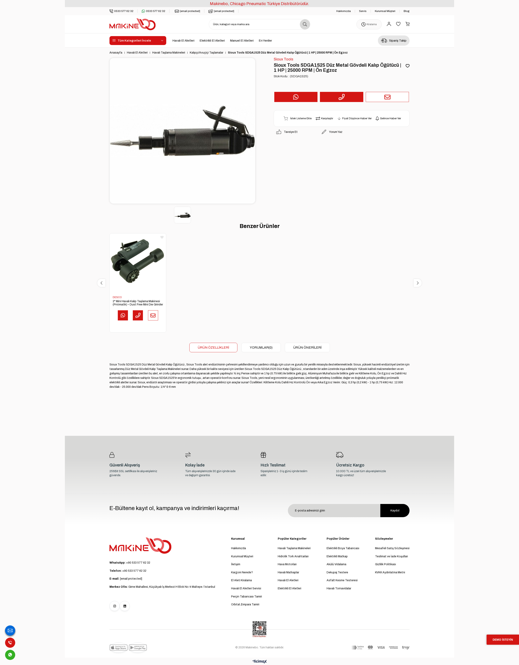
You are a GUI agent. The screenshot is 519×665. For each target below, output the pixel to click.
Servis (363, 11)
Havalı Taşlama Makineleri (294, 548)
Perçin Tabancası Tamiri (246, 596)
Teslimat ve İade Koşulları (391, 556)
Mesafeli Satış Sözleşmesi (392, 548)
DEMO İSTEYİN (503, 639)
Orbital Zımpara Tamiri (245, 604)
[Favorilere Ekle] (408, 66)
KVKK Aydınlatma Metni (390, 572)
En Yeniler (265, 40)
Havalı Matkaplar (288, 572)
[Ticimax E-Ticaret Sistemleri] (259, 662)
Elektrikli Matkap (337, 556)
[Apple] (118, 647)
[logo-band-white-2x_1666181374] (380, 648)
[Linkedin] (125, 606)
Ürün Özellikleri (213, 347)
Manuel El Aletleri (242, 40)
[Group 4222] (140, 545)
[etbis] (259, 629)
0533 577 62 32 (123, 11)
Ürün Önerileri (307, 347)
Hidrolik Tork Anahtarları (293, 556)
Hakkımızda (343, 11)
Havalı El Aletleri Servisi (246, 588)
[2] (138, 261)
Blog (407, 11)
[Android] (138, 647)
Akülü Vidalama (336, 564)
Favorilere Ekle (162, 237)
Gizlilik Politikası (385, 564)
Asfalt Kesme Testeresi (342, 580)
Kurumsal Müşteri (385, 11)
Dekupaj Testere (337, 572)
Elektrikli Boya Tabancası (343, 548)
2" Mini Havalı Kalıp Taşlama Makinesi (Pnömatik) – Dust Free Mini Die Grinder (138, 303)
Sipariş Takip (397, 40)
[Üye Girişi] (389, 24)
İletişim (235, 564)
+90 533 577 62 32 (129, 562)
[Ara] (305, 24)
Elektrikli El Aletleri (212, 40)
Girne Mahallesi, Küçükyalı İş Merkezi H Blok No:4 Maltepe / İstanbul (162, 586)
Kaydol (394, 510)
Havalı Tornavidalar (339, 588)
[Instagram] (114, 606)
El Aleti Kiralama (241, 580)
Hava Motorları (287, 564)
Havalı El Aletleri (183, 40)
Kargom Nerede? (242, 572)
